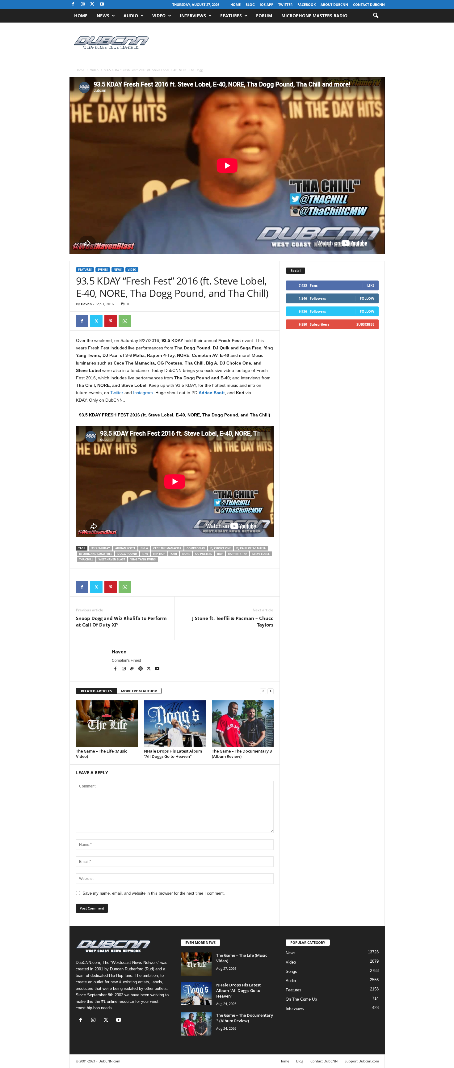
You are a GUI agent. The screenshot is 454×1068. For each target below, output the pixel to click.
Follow (367, 298)
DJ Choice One (220, 548)
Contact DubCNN (369, 4)
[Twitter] (96, 321)
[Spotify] (141, 669)
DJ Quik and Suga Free (95, 554)
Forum (264, 16)
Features (231, 16)
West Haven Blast (112, 559)
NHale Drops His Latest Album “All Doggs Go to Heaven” (173, 753)
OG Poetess (203, 554)
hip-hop (159, 554)
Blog (250, 4)
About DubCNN (334, 4)
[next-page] (270, 691)
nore (186, 554)
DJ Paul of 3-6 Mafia (251, 548)
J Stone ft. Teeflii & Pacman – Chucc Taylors (232, 621)
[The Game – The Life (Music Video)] (107, 723)
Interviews (193, 16)
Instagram (143, 392)
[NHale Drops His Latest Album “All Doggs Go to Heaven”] (175, 723)
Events (103, 270)
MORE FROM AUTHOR (139, 691)
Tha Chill (86, 559)
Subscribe (365, 324)
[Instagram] (82, 4)
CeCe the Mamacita (167, 548)
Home (235, 4)
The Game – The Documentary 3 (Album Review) (242, 753)
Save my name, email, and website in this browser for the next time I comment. (153, 893)
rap (220, 554)
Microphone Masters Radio (314, 16)
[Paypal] (132, 669)
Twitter (285, 4)
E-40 (145, 554)
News (103, 16)
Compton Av (196, 548)
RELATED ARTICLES (96, 691)
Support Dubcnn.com (362, 1061)
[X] (92, 4)
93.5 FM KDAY (100, 548)
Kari (173, 554)
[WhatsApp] (125, 321)
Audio (131, 16)
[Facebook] (73, 4)
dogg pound (127, 554)
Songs (291, 971)
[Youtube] (102, 4)
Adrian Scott (212, 392)
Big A (144, 548)
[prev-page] (263, 691)
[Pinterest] (110, 321)
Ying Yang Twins (143, 559)
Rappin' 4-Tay (237, 554)
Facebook (306, 4)
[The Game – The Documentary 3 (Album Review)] (243, 723)
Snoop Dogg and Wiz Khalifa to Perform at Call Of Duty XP (121, 621)
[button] (375, 16)
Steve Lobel (261, 554)
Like (370, 285)
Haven (86, 304)
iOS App (266, 4)
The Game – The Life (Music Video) (101, 753)
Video (159, 16)
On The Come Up (301, 999)
